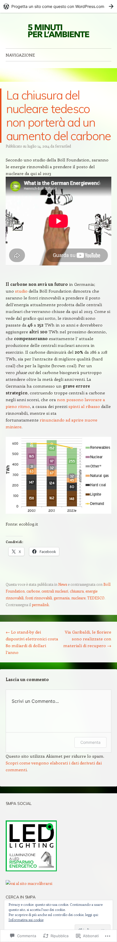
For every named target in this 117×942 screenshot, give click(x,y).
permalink (40, 604)
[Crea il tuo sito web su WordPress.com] (58, 6)
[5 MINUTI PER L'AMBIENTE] (58, 31)
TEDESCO (96, 597)
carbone (33, 591)
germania (62, 597)
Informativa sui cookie (26, 919)
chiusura (77, 591)
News (62, 584)
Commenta (90, 742)
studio (21, 291)
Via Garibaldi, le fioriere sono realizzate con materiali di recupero (87, 638)
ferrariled (63, 146)
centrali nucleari (54, 591)
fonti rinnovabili (38, 597)
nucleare (78, 597)
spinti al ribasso (84, 406)
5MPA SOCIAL (19, 803)
